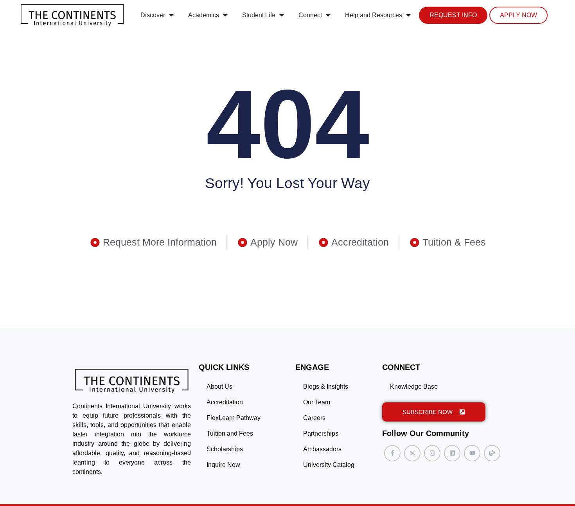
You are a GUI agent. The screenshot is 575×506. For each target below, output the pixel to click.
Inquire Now (223, 464)
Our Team (316, 402)
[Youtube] (472, 453)
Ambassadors (322, 449)
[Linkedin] (452, 453)
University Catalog (328, 464)
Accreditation (225, 402)
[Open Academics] (225, 15)
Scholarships (225, 449)
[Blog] (492, 453)
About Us (219, 386)
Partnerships (320, 433)
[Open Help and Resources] (408, 15)
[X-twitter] (412, 453)
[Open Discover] (171, 15)
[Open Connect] (328, 15)
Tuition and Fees (230, 433)
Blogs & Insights (325, 386)
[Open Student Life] (281, 15)
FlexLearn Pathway (234, 417)
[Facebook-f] (392, 453)
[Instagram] (432, 453)
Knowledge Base (414, 386)
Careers (314, 417)
